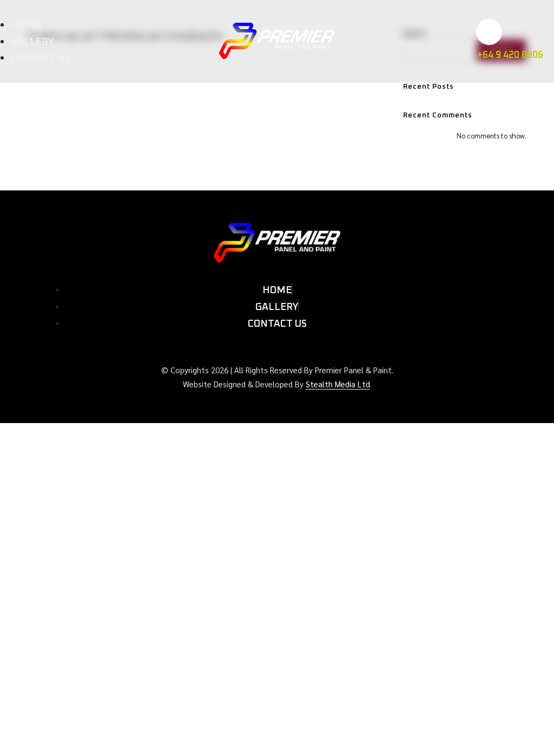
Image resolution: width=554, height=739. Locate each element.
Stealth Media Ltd (338, 384)
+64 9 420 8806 (510, 55)
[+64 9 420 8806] (489, 32)
